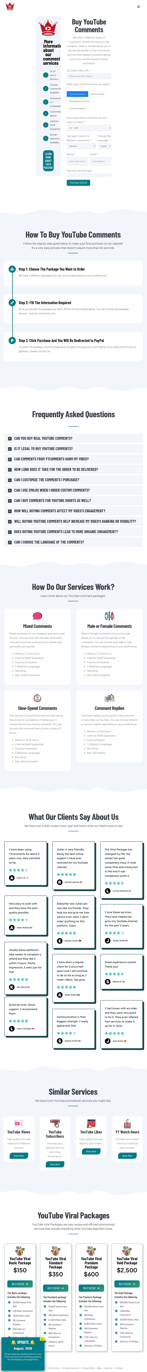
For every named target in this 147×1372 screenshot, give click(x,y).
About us (108, 1368)
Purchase (78, 183)
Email (93, 154)
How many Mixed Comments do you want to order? (87, 120)
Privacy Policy (88, 1368)
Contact (119, 1368)
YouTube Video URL (78, 70)
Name (70, 154)
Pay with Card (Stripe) (79, 170)
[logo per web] (10, 1)
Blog (99, 1368)
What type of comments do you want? (88, 84)
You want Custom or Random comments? (79, 138)
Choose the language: (104, 138)
